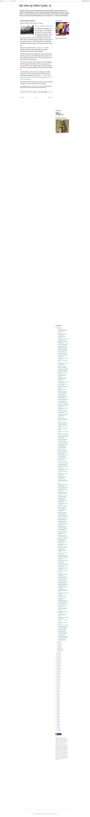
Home (37, 97)
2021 (58, 659)
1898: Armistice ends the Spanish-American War (62, 536)
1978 (58, 718)
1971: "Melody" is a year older (63, 624)
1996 (58, 694)
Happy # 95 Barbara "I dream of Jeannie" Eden (63, 384)
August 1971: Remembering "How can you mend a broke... (63, 608)
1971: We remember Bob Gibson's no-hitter (62, 508)
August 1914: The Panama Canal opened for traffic (62, 349)
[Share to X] (44, 92)
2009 (58, 677)
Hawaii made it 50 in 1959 (62, 410)
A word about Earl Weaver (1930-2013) (62, 510)
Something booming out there (63, 433)
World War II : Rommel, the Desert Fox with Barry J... (62, 392)
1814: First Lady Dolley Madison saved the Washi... (63, 368)
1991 (58, 697)
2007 (58, 680)
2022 (58, 657)
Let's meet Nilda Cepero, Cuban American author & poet (63, 493)
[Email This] (41, 92)
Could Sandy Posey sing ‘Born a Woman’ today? (63, 469)
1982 (58, 711)
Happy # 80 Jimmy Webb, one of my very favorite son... (63, 488)
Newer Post (22, 97)
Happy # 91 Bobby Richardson (63, 435)
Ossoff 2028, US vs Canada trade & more (62, 342)
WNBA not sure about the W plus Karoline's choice (62, 496)
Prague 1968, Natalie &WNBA (63, 404)
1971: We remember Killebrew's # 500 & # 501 (63, 563)
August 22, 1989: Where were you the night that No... (63, 399)
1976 (58, 721)
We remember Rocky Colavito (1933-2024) (63, 561)
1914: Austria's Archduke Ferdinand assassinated (62, 402)
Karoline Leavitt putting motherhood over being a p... (63, 480)
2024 (58, 654)
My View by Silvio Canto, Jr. (35, 5)
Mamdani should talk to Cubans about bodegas (62, 632)
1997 (58, 693)
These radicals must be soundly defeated (62, 540)
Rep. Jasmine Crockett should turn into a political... (63, 603)
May (58, 644)
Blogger (55, 813)
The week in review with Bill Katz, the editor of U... (62, 330)
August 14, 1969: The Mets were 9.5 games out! (62, 513)
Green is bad (60, 332)
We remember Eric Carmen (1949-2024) (62, 542)
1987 (58, 704)
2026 (58, 327)
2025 (58, 653)
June (59, 643)
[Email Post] (39, 91)
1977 (58, 719)
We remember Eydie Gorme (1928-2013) (62, 474)
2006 (58, 682)
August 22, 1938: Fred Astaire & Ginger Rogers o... (63, 397)
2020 (58, 660)
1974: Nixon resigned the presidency (62, 596)
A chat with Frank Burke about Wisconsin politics (63, 415)
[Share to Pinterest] (46, 92)
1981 (58, 713)
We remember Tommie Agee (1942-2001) (63, 575)
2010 (58, 676)
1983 (58, 710)
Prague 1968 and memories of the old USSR (63, 413)
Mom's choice (60, 483)
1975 (58, 722)
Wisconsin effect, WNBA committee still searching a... (63, 515)
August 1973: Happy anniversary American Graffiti (62, 550)
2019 (58, 662)
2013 (58, 671)
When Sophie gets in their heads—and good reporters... (62, 375)
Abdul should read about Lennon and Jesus (62, 394)
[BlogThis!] (42, 92)
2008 (58, 679)
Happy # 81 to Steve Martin (62, 505)
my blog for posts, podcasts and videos (35, 86)
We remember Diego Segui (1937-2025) (62, 459)
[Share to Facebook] (45, 92)
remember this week (40, 47)
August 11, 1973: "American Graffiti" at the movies (62, 547)
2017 (58, 665)
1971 (58, 728)
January (59, 651)
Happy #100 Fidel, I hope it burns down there (62, 454)
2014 (58, 670)
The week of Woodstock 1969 (63, 462)
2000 (58, 690)
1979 (58, 716)
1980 (58, 714)
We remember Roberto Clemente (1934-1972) (62, 447)
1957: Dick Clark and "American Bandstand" (62, 639)
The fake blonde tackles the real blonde (62, 558)
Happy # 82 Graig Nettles (62, 422)
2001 (58, 688)
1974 (58, 724)
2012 (58, 673)
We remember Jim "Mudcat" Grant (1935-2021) (62, 522)
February (59, 649)
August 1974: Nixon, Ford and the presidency (63, 566)
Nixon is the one (60, 417)
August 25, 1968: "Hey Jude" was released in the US (63, 354)
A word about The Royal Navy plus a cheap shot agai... (63, 442)
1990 (58, 699)
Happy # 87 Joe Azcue (62, 449)
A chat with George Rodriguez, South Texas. (63, 358)
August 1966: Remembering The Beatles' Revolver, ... (63, 577)
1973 (58, 725)
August (59, 328)
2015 (58, 668)
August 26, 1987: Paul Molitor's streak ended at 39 (63, 339)
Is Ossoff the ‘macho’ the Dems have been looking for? (63, 344)
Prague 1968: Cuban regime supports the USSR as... (63, 424)
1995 (58, 696)
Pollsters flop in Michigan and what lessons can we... (63, 582)
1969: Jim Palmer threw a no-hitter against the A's (63, 519)
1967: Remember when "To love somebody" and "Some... (62, 614)
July (58, 641)
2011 (58, 674)
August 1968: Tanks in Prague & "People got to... (63, 437)
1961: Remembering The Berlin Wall (62, 533)
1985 (58, 707)
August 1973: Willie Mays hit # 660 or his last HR (63, 456)
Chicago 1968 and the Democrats (61, 337)
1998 (58, 691)
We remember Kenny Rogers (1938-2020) (63, 408)
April (58, 646)
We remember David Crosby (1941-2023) (63, 504)
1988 (58, 702)
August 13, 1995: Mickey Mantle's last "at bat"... (62, 527)
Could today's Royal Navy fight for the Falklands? (63, 445)
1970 (58, 730)
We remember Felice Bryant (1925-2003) (62, 612)
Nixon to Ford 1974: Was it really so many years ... (62, 580)
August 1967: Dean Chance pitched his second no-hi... (63, 347)
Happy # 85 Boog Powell (62, 460)
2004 (58, 685)
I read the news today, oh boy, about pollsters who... (63, 585)
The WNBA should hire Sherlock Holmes (62, 499)
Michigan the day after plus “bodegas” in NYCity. (62, 629)
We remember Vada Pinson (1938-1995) (62, 545)
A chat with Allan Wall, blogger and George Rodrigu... (63, 464)
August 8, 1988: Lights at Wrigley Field (62, 598)
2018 (58, 663)
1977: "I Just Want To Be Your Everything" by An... (63, 634)
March (59, 648)
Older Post (50, 97)
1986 (58, 705)
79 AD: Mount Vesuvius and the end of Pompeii (63, 363)
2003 (58, 687)
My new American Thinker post (43, 26)
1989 (58, 701)
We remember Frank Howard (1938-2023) (63, 587)
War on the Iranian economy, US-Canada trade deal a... (63, 370)
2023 (58, 656)
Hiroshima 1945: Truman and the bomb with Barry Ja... (63, 627)
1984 (58, 708)
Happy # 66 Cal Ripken (62, 365)
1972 (58, 727)
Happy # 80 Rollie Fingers (62, 351)
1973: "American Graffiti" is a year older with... (63, 553)
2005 (58, 684)
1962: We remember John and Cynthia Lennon (63, 382)
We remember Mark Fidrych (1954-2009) (62, 501)
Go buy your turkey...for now (62, 517)
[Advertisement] (61, 88)
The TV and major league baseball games (62, 334)
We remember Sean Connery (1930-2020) (63, 356)
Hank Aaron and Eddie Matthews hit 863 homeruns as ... (63, 419)
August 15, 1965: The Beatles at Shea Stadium (63, 485)
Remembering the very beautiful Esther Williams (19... (62, 590)
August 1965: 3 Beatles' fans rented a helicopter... (63, 440)
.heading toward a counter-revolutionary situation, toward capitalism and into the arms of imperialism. (36, 77)
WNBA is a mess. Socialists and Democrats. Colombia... (63, 556)
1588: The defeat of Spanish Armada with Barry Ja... (63, 601)
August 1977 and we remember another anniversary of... (61, 477)
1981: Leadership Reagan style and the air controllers (63, 637)
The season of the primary (62, 531)
